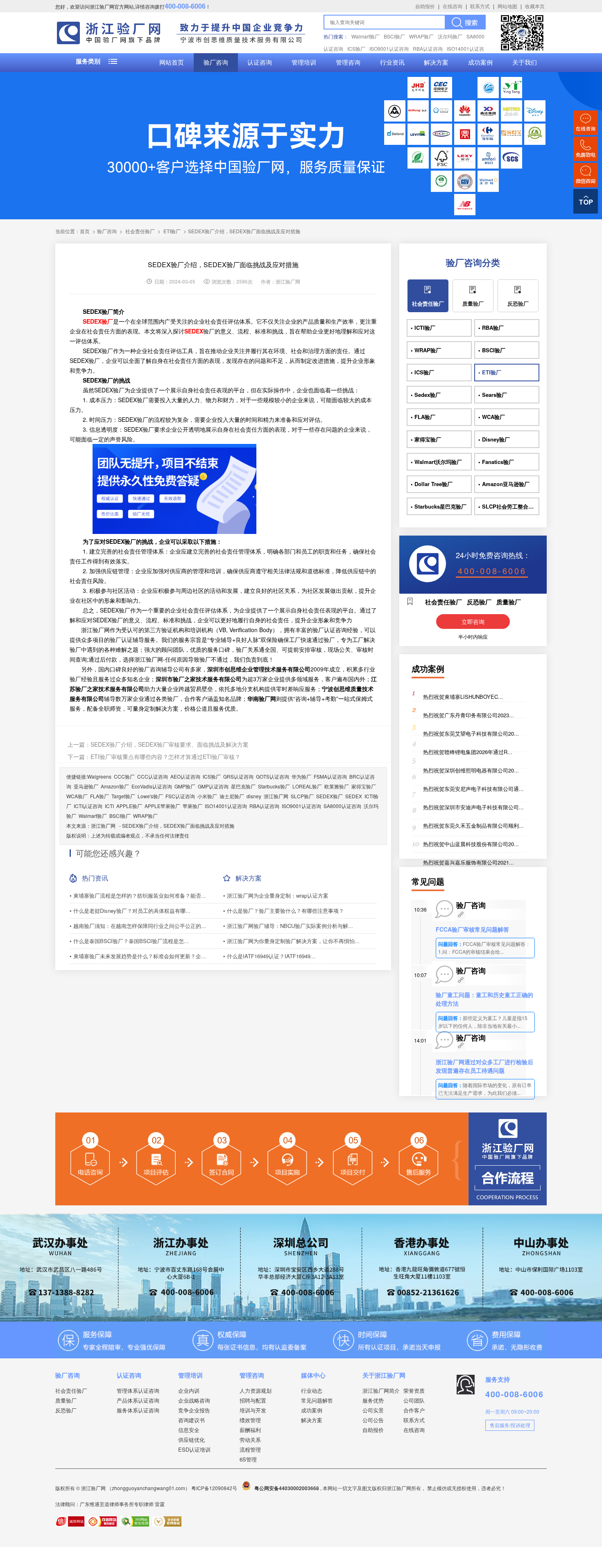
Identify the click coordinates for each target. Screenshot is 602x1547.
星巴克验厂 (243, 786)
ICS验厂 (356, 48)
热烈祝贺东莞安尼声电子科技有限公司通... (473, 789)
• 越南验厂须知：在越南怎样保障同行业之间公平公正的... (138, 926)
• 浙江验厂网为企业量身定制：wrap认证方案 (275, 895)
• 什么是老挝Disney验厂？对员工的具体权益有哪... (130, 910)
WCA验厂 (77, 796)
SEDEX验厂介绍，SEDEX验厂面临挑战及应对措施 (178, 825)
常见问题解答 (317, 1400)
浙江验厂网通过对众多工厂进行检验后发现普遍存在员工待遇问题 (484, 1066)
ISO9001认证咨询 (389, 48)
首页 (85, 230)
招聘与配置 (253, 1400)
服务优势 (373, 1400)
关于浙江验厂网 (383, 1375)
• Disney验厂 (494, 439)
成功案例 (480, 62)
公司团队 (414, 1400)
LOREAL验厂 (307, 786)
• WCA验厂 (491, 417)
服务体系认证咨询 (138, 1410)
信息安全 (188, 1430)
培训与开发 (253, 1410)
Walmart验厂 (365, 36)
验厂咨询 (216, 62)
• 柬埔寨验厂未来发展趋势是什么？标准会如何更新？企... (138, 956)
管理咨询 (348, 62)
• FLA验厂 (423, 417)
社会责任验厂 (140, 230)
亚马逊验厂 (86, 786)
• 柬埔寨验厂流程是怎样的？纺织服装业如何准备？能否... (138, 895)
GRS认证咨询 (238, 776)
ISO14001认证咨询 (226, 805)
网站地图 (507, 5)
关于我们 (524, 62)
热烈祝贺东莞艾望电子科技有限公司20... (471, 733)
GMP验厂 (184, 786)
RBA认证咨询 (428, 48)
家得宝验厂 (363, 786)
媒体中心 (313, 1375)
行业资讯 (392, 62)
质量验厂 (473, 303)
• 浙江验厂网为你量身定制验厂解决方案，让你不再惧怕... (291, 941)
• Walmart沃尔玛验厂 (436, 462)
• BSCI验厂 (491, 350)
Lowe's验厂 (150, 796)
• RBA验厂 (491, 327)
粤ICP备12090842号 (214, 1487)
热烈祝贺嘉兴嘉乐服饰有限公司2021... (468, 862)
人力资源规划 (256, 1390)
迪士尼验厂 (232, 796)
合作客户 (414, 1410)
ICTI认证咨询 (88, 805)
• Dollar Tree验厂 (432, 484)
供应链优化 (191, 1439)
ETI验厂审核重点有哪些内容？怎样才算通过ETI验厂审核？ (165, 756)
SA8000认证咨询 (342, 805)
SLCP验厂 (302, 796)
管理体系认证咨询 (138, 1390)
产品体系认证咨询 (138, 1400)
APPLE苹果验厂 (162, 805)
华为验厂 (301, 776)
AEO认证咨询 (185, 776)
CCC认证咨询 (152, 776)
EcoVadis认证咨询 (151, 786)
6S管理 (248, 1459)
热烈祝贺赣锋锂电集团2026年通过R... (467, 752)
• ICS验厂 (422, 372)
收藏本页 (535, 5)
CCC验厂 (124, 776)
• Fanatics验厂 (496, 462)
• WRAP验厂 (426, 350)
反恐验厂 (518, 303)
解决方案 (436, 62)
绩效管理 (250, 1420)
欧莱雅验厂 (336, 786)
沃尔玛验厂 (450, 36)
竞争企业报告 (194, 1410)
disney (254, 796)
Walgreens (99, 776)
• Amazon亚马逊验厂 (504, 484)
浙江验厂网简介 (381, 1390)
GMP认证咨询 (213, 786)
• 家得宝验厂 (426, 439)
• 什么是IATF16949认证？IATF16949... (269, 956)
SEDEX (353, 796)
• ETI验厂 (489, 372)
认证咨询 (259, 62)
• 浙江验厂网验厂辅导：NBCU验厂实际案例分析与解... (288, 926)
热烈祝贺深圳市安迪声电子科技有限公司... (473, 807)
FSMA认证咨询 (330, 776)
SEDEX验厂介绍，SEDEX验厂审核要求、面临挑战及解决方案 (170, 744)
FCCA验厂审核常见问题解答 (472, 929)
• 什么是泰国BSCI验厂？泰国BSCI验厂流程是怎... (129, 941)
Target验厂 (123, 796)
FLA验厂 (99, 796)
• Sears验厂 (492, 395)
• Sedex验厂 (426, 395)
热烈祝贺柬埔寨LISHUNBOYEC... (463, 696)
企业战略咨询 (194, 1400)
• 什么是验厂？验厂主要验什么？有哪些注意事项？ (283, 910)
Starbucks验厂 (274, 786)
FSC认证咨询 (180, 796)
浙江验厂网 (276, 796)
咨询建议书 (191, 1420)
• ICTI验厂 (423, 327)
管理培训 (304, 62)
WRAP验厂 (421, 36)
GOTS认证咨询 (272, 776)
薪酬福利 (250, 1430)
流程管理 (250, 1449)
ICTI (109, 805)
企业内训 (188, 1390)
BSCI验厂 (394, 36)
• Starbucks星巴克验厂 (438, 506)
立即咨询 (473, 621)
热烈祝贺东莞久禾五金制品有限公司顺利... (473, 825)
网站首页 (171, 62)
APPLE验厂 (129, 805)
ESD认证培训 (194, 1449)
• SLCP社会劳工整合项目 (508, 506)
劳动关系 (250, 1439)
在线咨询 (452, 5)
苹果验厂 (192, 805)
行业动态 (311, 1390)
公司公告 (373, 1420)
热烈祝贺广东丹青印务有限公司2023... (468, 715)
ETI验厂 (172, 230)
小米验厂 (207, 796)
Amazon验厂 (115, 786)
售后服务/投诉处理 (510, 1424)
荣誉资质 (414, 1390)
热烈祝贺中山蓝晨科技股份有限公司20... (471, 844)
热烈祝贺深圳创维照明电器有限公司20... (471, 770)
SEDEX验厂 (329, 796)
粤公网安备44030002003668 (286, 1488)
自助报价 (425, 5)
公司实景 (373, 1410)
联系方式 (480, 5)
